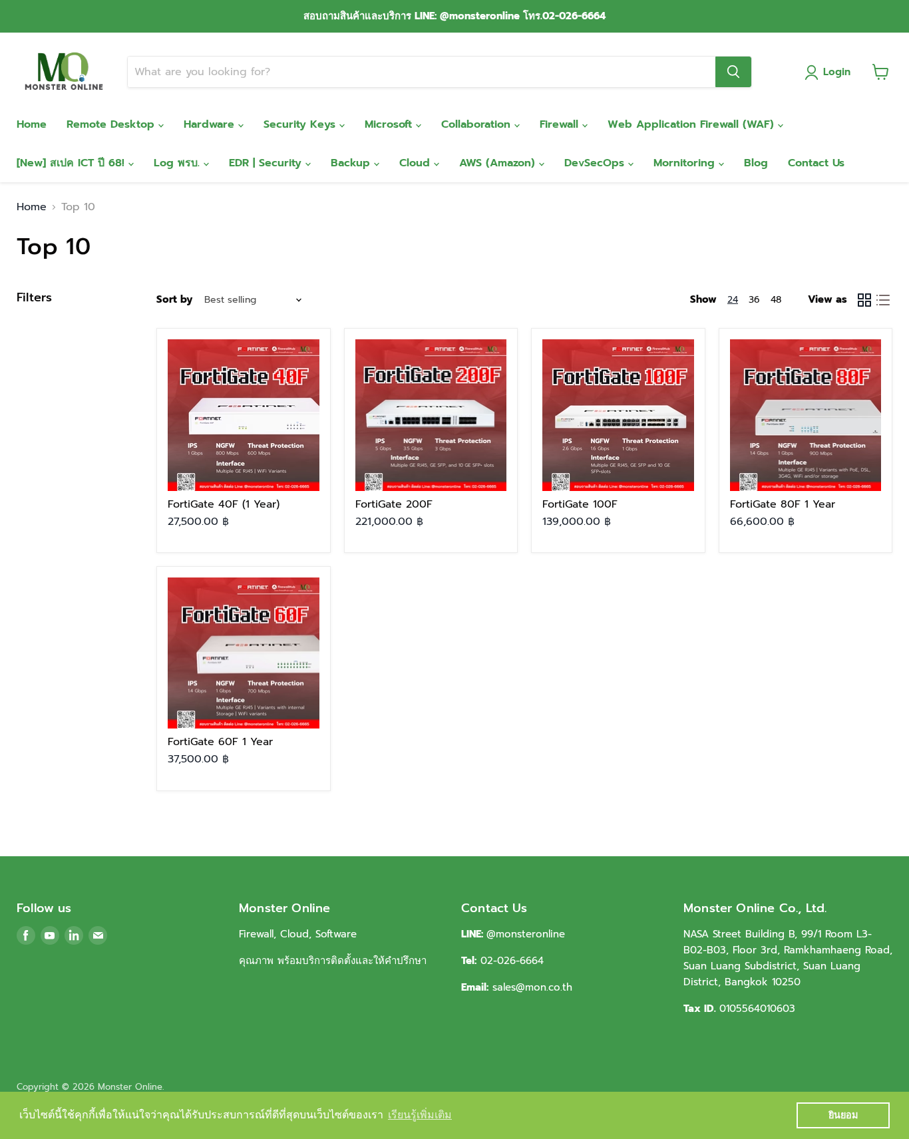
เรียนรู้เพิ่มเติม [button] (420, 1114)
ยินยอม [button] (843, 1115)
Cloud (416, 163)
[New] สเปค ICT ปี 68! (72, 163)
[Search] (733, 72)
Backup (352, 163)
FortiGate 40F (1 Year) (223, 504)
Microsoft (390, 124)
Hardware (211, 124)
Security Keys (301, 124)
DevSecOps (596, 163)
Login (836, 72)
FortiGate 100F (580, 504)
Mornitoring (686, 163)
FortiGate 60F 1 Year (220, 742)
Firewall (561, 124)
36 (754, 300)
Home (32, 124)
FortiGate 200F (394, 504)
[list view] (883, 300)
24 (732, 300)
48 (776, 300)
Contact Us (816, 163)
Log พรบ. (179, 163)
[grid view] (864, 300)
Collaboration (477, 124)
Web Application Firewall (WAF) (693, 124)
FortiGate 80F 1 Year (782, 504)
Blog (756, 163)
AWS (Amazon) (499, 163)
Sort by (174, 299)
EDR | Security (267, 163)
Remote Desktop (112, 124)
